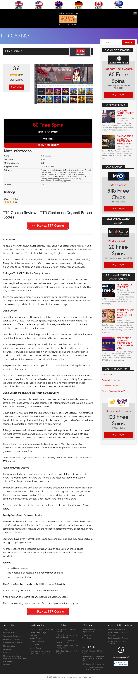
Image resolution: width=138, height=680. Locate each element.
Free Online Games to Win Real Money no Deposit (41, 652)
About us (7, 629)
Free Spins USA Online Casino (65, 630)
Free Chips (34, 645)
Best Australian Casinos (118, 638)
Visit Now (118, 94)
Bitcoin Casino (35, 648)
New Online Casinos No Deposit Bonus (92, 630)
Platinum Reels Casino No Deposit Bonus (66, 636)
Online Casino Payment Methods (39, 634)
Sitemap (6, 665)
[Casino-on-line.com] (67, 25)
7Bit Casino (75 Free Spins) (124, 285)
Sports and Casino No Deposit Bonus (65, 641)
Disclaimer (7, 661)
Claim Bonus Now (48, 145)
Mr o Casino (118, 185)
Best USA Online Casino (118, 629)
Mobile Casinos (36, 638)
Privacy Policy (9, 633)
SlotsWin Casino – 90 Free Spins (125, 113)
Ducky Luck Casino (118, 411)
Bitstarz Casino (118, 241)
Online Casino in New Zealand (116, 391)
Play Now (16, 87)
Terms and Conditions (12, 636)
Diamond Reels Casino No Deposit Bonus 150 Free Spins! (125, 140)
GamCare (7, 649)
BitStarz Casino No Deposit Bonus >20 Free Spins (125, 314)
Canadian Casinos (111, 385)
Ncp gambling (9, 646)
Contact (6, 653)
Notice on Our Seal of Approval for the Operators (15, 657)
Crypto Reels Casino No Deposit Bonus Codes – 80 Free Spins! (125, 343)
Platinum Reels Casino (118, 68)
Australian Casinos (111, 380)
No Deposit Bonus (37, 641)
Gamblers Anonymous (12, 643)
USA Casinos (108, 374)
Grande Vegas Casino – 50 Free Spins (67, 647)
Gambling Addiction (11, 639)
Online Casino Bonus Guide (41, 629)
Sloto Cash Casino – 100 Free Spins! (68, 652)
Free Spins (86, 635)
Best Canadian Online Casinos (117, 634)
